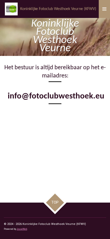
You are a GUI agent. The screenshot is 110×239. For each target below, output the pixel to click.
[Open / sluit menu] (104, 9)
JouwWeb (22, 229)
